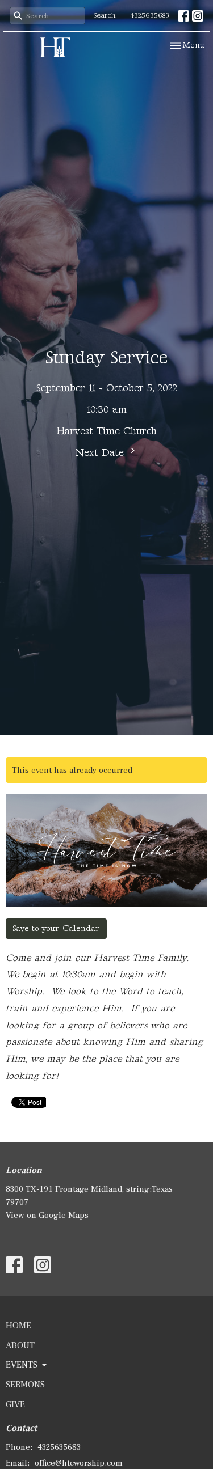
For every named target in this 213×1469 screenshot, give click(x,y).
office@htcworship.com (79, 1463)
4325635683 (149, 15)
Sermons (25, 1384)
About (20, 1345)
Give (15, 1404)
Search (105, 15)
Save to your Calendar (56, 928)
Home (18, 1325)
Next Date (101, 453)
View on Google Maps (47, 1215)
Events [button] (21, 1364)
